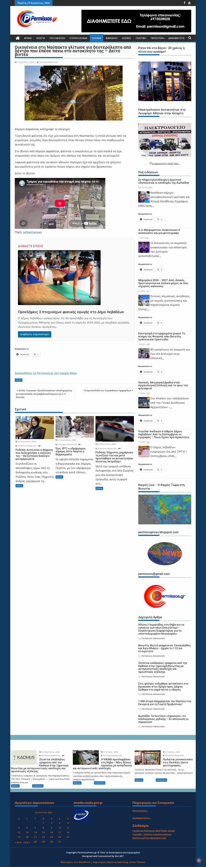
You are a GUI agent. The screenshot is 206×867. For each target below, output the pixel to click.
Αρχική (28, 38)
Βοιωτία (40, 38)
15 (43, 832)
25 (68, 836)
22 (43, 836)
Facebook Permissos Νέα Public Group (153, 830)
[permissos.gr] (18, 38)
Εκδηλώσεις (38, 786)
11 (68, 827)
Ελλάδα (96, 38)
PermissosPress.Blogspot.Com (149, 837)
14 (35, 832)
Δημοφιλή (111, 38)
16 (51, 832)
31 (59, 841)
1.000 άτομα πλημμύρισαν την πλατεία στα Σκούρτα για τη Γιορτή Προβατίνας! (164, 703)
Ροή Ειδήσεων (57, 38)
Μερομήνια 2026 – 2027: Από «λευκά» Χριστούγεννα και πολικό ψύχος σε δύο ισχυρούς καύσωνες (163, 283)
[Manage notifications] (198, 860)
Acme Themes (137, 862)
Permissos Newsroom (48, 62)
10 (59, 827)
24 (59, 836)
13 (27, 832)
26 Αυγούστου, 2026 (106, 444)
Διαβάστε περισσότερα (34, 334)
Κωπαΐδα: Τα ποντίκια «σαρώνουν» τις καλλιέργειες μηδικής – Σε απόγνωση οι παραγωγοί (163, 719)
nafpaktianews (32, 232)
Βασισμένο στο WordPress (75, 862)
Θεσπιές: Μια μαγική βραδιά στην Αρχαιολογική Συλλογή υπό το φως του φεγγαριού (163, 385)
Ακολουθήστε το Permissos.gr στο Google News (46, 373)
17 (59, 832)
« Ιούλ (18, 842)
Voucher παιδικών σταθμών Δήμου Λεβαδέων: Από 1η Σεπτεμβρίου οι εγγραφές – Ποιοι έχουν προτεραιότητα (163, 434)
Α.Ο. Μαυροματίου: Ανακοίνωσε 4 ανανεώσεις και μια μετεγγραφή (159, 231)
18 (68, 832)
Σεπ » (27, 842)
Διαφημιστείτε (176, 38)
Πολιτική (141, 38)
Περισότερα (157, 38)
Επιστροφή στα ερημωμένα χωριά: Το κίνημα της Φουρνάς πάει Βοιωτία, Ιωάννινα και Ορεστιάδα (161, 336)
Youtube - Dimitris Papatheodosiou (151, 834)
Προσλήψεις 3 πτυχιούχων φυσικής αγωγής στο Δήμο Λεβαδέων (71, 312)
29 (43, 841)
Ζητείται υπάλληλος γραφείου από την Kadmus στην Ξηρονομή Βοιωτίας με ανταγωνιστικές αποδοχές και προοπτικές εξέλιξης (162, 667)
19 (19, 836)
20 (27, 836)
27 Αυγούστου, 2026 (26, 441)
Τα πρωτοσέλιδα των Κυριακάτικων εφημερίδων (107, 390)
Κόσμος (126, 38)
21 (35, 836)
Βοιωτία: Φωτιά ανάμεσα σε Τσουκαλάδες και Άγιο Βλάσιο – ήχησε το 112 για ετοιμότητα (164, 648)
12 (19, 832)
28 (35, 841)
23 (51, 836)
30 (51, 841)
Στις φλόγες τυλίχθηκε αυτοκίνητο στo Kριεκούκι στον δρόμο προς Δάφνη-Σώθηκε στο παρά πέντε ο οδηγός (163, 686)
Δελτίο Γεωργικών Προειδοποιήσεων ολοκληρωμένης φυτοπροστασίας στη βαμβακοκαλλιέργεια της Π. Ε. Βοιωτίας (44, 394)
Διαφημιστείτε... (141, 817)
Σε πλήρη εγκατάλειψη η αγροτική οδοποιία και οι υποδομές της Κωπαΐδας (163, 181)
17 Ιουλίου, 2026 (110, 752)
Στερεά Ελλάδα (78, 38)
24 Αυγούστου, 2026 (50, 752)
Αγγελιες (15, 786)
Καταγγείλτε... (140, 810)
